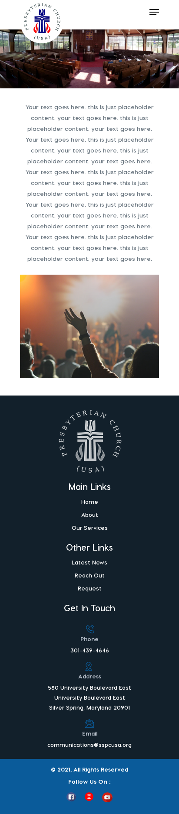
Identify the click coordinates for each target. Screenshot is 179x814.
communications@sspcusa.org (89, 744)
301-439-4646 (89, 650)
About (89, 514)
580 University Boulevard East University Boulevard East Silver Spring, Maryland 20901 (89, 697)
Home (89, 501)
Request (90, 588)
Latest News (89, 562)
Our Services (90, 527)
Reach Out (90, 575)
